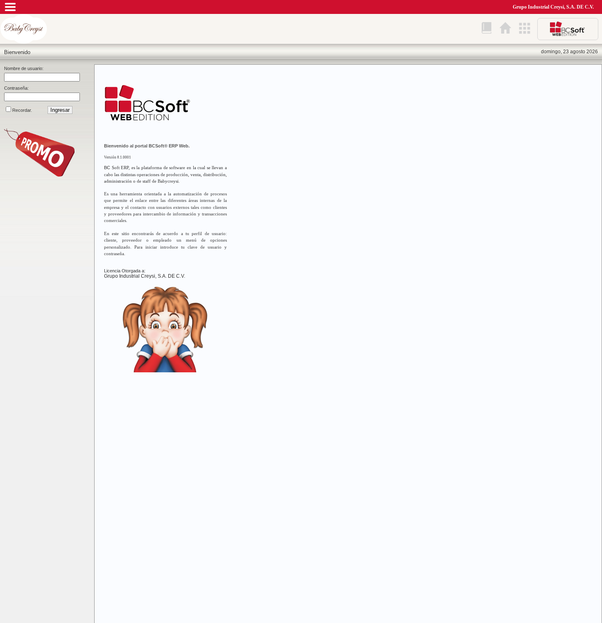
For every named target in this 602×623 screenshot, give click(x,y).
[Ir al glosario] (486, 29)
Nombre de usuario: (23, 68)
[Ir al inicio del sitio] (505, 29)
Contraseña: (16, 88)
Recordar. (22, 110)
